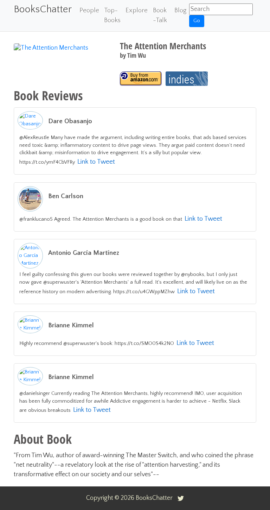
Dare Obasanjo (70, 121)
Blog (180, 10)
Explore (137, 10)
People (89, 10)
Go (196, 21)
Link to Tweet (96, 161)
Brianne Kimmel (71, 325)
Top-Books (112, 15)
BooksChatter (43, 9)
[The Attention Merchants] (141, 78)
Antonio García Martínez (83, 253)
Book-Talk (160, 15)
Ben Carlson (65, 196)
